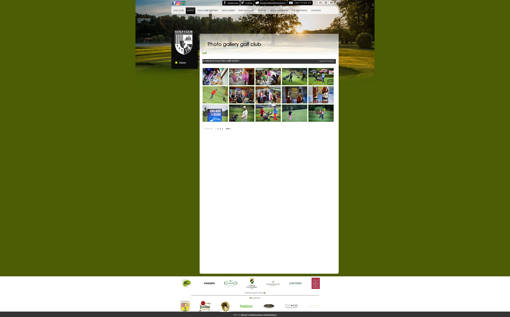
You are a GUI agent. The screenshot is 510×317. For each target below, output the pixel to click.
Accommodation (279, 10)
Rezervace (233, 2)
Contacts (316, 10)
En (331, 2)
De (326, 2)
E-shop (249, 2)
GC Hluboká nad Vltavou (256, 315)
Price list (262, 10)
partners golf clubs (254, 292)
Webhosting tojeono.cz (270, 315)
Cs (320, 2)
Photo (190, 10)
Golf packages (246, 10)
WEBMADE (244, 315)
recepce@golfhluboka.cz (273, 2)
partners (256, 297)
